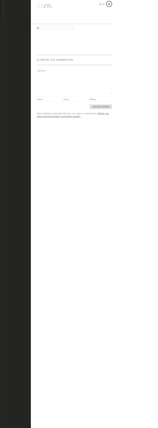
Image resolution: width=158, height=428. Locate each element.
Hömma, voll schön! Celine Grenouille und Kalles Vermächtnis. (135, 216)
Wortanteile (11, 35)
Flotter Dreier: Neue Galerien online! (133, 98)
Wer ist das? (11, 41)
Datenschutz (11, 53)
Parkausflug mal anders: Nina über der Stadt (134, 278)
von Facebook (128, 400)
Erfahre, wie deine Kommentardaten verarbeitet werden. (73, 115)
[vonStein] (17, 8)
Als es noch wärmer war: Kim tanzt (133, 158)
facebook (7, 416)
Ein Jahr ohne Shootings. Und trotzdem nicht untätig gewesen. (131, 38)
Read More (124, 65)
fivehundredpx (17, 416)
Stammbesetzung (13, 29)
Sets (8, 23)
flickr (21, 416)
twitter (24, 416)
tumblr (10, 416)
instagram (14, 416)
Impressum (10, 47)
